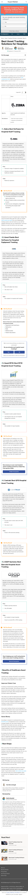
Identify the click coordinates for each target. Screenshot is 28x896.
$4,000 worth (4, 721)
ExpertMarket (13, 2)
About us (3, 867)
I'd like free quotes (14, 471)
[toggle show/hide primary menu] (2, 2)
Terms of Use (3, 875)
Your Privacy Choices (5, 873)
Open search (26, 2)
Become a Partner (4, 869)
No (19, 352)
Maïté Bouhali (21, 48)
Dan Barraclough (9, 48)
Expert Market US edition (13, 892)
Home (2, 38)
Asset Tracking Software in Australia (13, 38)
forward (25, 92)
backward (22, 92)
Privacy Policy (4, 871)
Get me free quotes (14, 661)
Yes (8, 352)
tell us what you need (6, 220)
